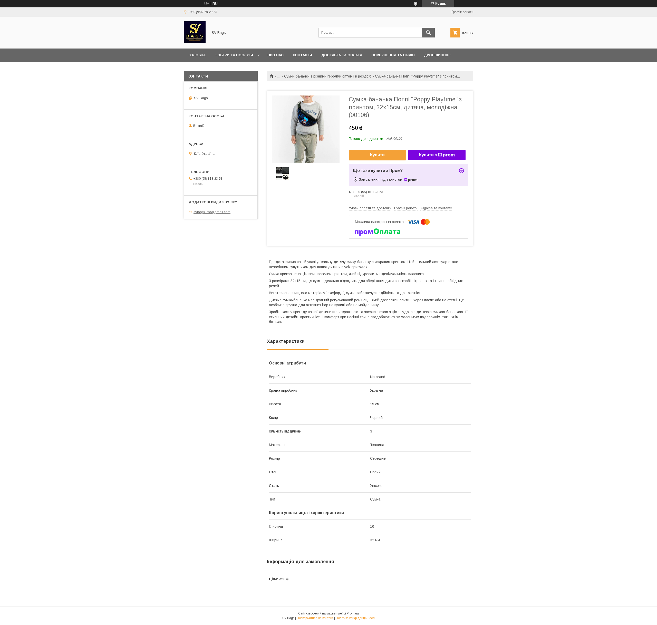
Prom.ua (353, 613)
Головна (197, 55)
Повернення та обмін (393, 55)
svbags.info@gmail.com (212, 212)
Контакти (302, 55)
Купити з (428, 155)
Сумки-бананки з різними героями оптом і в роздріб (327, 76)
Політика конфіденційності (355, 618)
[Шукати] (428, 32)
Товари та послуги (234, 55)
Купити (377, 155)
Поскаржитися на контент (315, 618)
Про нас (275, 55)
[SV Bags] (195, 42)
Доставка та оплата (341, 55)
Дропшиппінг (437, 55)
